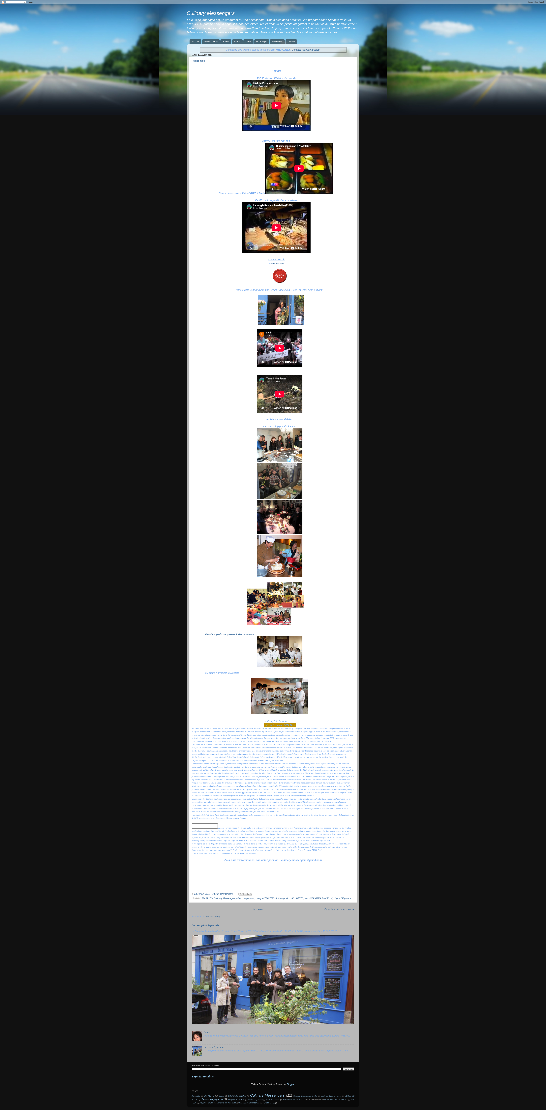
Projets (226, 41)
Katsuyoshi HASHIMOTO (290, 898)
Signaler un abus (203, 1076)
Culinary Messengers (211, 13)
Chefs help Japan (277, 263)
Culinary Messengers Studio (305, 1096)
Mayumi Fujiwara (342, 898)
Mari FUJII (327, 898)
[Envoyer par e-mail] (239, 894)
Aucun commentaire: (223, 894)
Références (277, 41)
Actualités (196, 1096)
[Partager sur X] (245, 894)
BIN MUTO (207, 898)
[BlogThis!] (242, 894)
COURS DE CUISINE (237, 1096)
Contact (291, 41)
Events (237, 41)
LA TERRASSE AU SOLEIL (336, 1099)
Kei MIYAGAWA (313, 898)
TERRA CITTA (211, 41)
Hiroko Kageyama (245, 898)
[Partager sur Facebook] (248, 894)
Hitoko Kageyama (255, 1099)
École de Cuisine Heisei (331, 1096)
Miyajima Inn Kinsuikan (226, 1103)
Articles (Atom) (212, 916)
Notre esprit (261, 41)
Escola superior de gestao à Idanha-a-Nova (230, 634)
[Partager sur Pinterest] (250, 894)
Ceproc (221, 1096)
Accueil (195, 41)
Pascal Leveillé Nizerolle (249, 1103)
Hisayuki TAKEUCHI (266, 898)
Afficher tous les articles (305, 49)
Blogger (290, 1084)
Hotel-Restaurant (273, 1099)
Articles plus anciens (339, 909)
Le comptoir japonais (205, 925)
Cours (248, 41)
